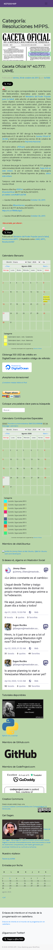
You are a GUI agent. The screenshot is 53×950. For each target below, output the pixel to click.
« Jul (3, 897)
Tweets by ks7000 (8, 859)
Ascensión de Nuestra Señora (46, 299)
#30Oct (19, 189)
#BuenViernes (19, 205)
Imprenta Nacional (32, 141)
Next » (45, 266)
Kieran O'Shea (37, 348)
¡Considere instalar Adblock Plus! (14, 383)
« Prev (7, 266)
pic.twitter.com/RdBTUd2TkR (14, 194)
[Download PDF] (3, 88)
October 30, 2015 (38, 200)
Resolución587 (8, 242)
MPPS (43, 239)
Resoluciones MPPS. (10, 239)
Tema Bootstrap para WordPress (28, 947)
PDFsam (21, 147)
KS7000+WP (10, 4)
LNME (37, 239)
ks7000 (47, 78)
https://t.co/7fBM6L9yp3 (12, 210)
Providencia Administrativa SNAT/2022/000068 (25, 424)
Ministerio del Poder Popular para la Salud (31, 236)
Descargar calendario (10, 426)
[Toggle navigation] (46, 3)
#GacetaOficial (8, 192)
